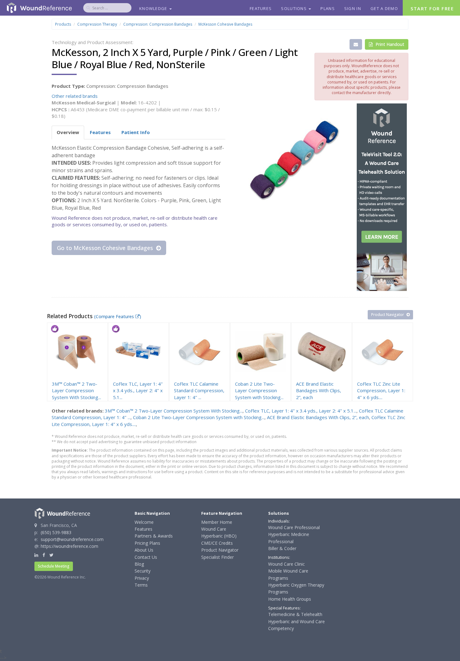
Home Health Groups (289, 599)
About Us (144, 550)
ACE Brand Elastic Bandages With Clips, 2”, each (318, 417)
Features (261, 8)
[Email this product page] (356, 44)
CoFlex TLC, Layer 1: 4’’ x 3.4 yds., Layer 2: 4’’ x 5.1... (300, 411)
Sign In (352, 8)
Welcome (144, 522)
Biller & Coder (282, 548)
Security (143, 571)
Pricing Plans (147, 543)
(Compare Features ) (117, 316)
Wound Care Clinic (286, 564)
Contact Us (146, 557)
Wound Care (213, 529)
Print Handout (389, 44)
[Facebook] (44, 555)
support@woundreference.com (72, 539)
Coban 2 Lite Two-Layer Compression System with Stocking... (198, 417)
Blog (139, 564)
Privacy (142, 578)
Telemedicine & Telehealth (295, 614)
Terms (141, 585)
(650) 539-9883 (56, 532)
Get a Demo (384, 8)
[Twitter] (51, 555)
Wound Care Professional (294, 527)
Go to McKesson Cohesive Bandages (106, 248)
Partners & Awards (154, 536)
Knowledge (154, 8)
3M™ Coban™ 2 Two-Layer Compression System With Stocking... (174, 411)
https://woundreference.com (69, 546)
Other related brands (75, 96)
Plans (327, 8)
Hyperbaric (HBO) (219, 536)
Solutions (294, 8)
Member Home (216, 522)
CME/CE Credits (217, 543)
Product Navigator (388, 314)
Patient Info (135, 132)
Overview (68, 132)
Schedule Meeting (53, 566)
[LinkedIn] (36, 555)
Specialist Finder (217, 557)
